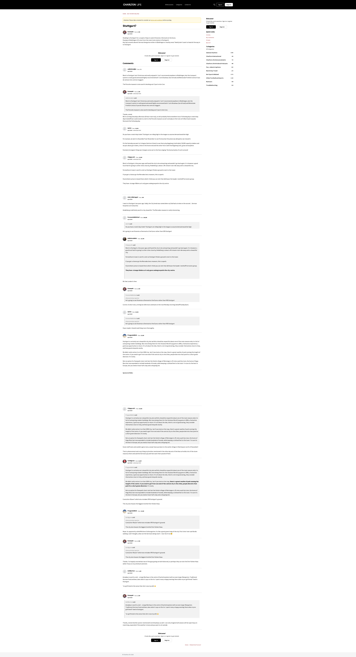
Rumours (219, 81)
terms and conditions (157, 20)
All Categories (210, 49)
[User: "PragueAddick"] (124, 336)
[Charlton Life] (132, 5)
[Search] (214, 4)
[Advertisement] (178, 389)
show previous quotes (132, 298)
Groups (208, 40)
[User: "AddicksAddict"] (124, 239)
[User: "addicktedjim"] (124, 70)
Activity (208, 35)
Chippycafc (131, 157)
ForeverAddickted (133, 217)
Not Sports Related (219, 74)
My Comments (210, 37)
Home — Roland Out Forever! (193, 645)
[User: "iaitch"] (124, 129)
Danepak (131, 32)
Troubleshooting (219, 85)
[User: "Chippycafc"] (124, 158)
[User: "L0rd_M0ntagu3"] (124, 198)
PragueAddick (132, 335)
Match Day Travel (219, 71)
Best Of (208, 43)
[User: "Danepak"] (124, 32)
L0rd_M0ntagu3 (133, 197)
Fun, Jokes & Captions (219, 67)
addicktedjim (132, 69)
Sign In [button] (156, 60)
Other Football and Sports (219, 78)
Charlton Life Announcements (219, 60)
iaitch (129, 128)
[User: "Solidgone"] (124, 461)
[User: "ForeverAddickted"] (124, 218)
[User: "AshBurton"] (124, 571)
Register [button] (167, 60)
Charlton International (219, 56)
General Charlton (219, 53)
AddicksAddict (132, 238)
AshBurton (131, 571)
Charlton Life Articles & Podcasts (219, 63)
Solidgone (131, 461)
